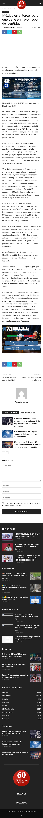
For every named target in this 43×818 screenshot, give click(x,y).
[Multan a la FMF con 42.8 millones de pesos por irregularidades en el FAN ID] (35, 657)
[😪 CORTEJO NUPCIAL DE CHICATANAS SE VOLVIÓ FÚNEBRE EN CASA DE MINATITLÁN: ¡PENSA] (35, 588)
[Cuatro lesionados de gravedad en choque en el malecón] (7, 639)
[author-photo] (21, 399)
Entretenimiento (31, 811)
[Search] (40, 3)
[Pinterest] (14, 32)
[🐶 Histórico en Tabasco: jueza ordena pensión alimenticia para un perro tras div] (35, 576)
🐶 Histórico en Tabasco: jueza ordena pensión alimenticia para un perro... (14, 576)
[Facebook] (4, 32)
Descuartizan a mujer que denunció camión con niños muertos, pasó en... (27, 628)
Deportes (20, 811)
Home (4, 8)
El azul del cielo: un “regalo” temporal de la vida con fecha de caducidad (26, 434)
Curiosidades (12, 811)
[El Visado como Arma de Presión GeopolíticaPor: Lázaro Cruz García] (7, 547)
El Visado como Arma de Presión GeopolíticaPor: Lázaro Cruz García (27, 547)
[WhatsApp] (19, 32)
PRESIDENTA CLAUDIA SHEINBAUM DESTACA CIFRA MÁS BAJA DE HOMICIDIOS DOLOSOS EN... (27, 558)
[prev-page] (3, 452)
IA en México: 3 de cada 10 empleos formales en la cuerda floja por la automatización (27, 444)
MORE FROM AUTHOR (27, 413)
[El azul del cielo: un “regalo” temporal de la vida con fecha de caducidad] (7, 434)
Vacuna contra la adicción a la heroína (31, 379)
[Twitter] (9, 32)
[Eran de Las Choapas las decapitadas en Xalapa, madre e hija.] (7, 617)
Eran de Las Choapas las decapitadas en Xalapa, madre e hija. (26, 617)
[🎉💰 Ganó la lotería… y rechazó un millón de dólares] (35, 600)
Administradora (9, 27)
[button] (3, 3)
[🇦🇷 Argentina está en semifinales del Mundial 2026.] (35, 667)
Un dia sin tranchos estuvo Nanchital (9, 379)
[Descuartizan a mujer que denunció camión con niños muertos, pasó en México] (7, 628)
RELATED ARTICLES (10, 413)
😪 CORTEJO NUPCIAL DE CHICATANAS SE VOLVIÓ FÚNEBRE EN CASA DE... (14, 587)
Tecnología (11, 8)
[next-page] (7, 452)
